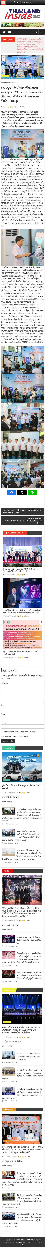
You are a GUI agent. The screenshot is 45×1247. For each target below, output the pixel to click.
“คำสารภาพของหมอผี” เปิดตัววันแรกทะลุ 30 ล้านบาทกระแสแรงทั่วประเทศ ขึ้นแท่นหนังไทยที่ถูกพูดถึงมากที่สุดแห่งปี (30, 968)
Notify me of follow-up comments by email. (20, 724)
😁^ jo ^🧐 (20, 567)
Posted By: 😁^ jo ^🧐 (9, 99)
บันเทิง (6, 895)
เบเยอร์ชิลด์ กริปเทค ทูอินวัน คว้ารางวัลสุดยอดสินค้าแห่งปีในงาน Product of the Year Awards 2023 (22, 603)
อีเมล (3, 707)
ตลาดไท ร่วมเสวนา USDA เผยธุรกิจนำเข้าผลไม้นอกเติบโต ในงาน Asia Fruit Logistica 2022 (22, 503)
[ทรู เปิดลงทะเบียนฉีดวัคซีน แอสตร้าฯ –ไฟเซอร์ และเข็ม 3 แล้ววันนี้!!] (22, 626)
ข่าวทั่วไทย (5, 68)
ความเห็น (5, 675)
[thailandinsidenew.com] (4, 32)
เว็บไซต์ (4, 715)
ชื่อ (2, 698)
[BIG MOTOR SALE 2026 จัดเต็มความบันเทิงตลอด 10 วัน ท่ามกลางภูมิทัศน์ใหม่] (8, 931)
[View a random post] (41, 31)
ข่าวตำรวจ (7, 1134)
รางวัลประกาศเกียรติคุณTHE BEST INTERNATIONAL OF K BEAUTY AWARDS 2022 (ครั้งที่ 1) (23, 513)
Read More (6, 794)
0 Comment (25, 99)
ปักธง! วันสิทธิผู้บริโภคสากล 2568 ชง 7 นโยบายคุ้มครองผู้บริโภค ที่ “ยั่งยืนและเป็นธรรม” (20, 562)
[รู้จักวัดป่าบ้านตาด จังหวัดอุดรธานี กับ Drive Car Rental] (22, 759)
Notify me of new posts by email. (16, 729)
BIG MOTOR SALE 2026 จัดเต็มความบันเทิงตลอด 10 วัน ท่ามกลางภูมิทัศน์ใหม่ (29, 932)
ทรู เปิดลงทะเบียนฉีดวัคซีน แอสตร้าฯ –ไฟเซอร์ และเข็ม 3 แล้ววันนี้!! (22, 645)
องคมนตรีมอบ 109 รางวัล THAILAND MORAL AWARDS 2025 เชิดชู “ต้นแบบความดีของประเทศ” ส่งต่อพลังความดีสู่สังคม (21, 1022)
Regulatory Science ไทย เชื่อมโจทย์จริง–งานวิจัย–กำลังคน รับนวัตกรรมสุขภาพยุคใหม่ (28, 41)
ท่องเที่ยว (6, 772)
